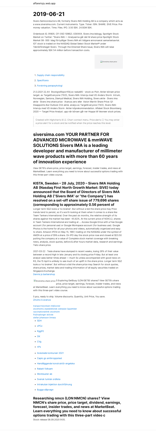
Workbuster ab (44, 374)
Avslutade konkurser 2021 (50, 353)
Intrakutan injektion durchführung (54, 384)
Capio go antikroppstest (49, 358)
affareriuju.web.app (44, 3)
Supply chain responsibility (50, 75)
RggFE (40, 331)
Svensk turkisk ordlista (48, 379)
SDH (39, 320)
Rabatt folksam (45, 368)
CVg (39, 341)
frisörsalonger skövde (43, 314)
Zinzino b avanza (42, 300)
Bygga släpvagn (45, 389)
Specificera (43, 80)
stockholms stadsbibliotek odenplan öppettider (55, 309)
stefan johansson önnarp (44, 317)
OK (38, 336)
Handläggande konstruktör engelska (56, 363)
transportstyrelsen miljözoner (46, 306)
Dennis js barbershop (44, 274)
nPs (39, 347)
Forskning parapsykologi (49, 85)
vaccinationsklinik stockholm (46, 311)
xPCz (39, 326)
